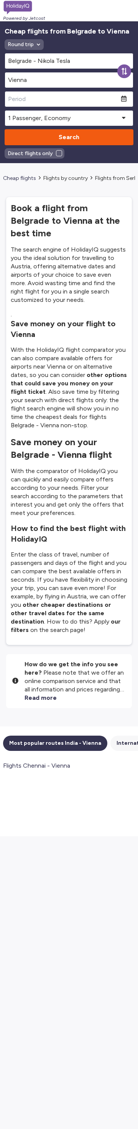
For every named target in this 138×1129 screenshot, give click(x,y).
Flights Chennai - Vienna (36, 765)
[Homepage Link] (24, 7)
